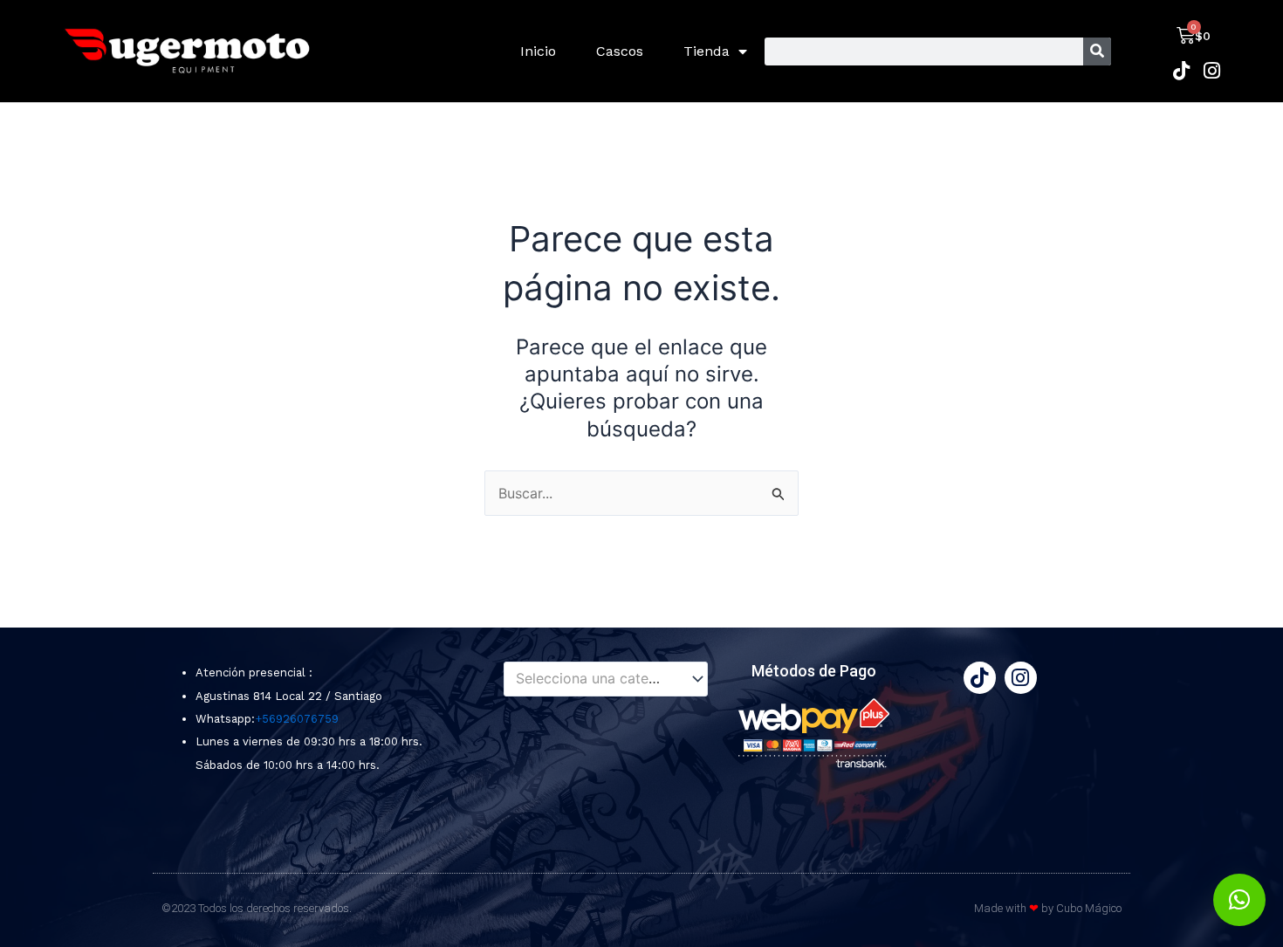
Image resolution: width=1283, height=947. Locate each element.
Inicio (538, 51)
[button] (1239, 900)
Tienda (706, 51)
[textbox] (598, 679)
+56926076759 (297, 718)
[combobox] (606, 679)
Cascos (619, 51)
